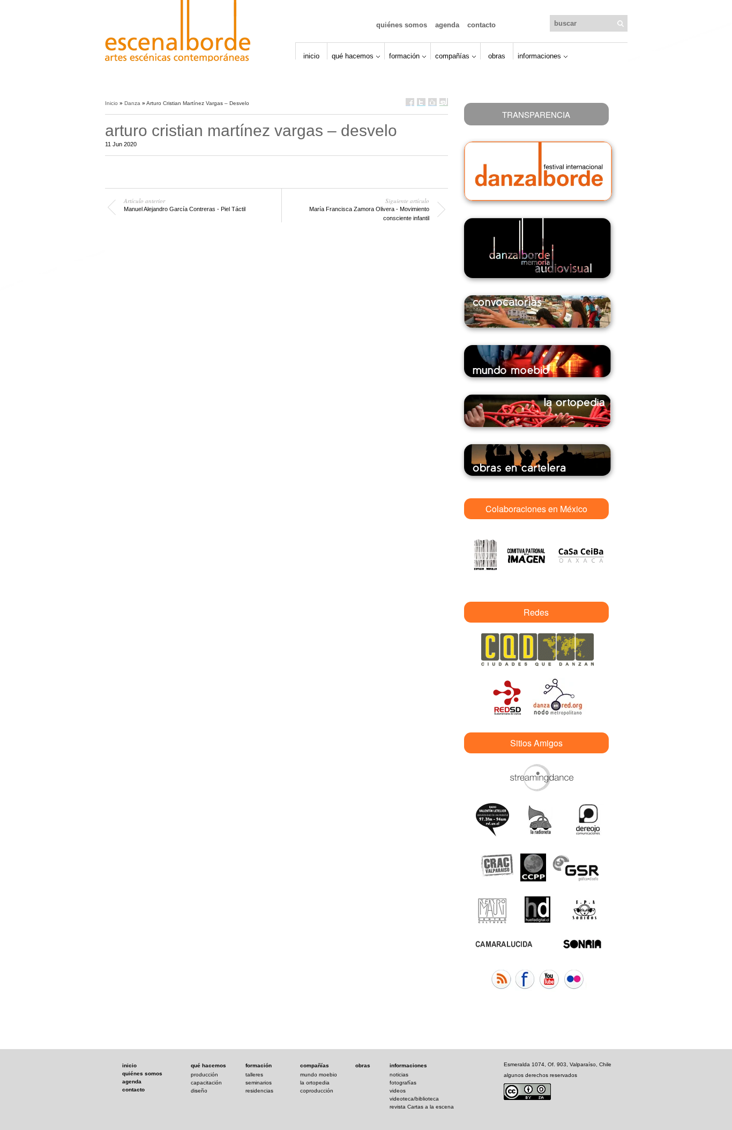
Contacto (481, 25)
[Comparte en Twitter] (421, 102)
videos (398, 1091)
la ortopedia (315, 1083)
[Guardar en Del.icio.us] (432, 102)
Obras (496, 55)
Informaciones (539, 55)
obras (362, 1065)
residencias (259, 1091)
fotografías (403, 1083)
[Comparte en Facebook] (410, 102)
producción (204, 1074)
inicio (129, 1065)
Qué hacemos (353, 55)
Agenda (447, 25)
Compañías (452, 55)
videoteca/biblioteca (414, 1099)
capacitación (206, 1083)
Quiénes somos (401, 25)
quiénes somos (142, 1073)
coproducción (316, 1091)
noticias (399, 1074)
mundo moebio (318, 1074)
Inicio (311, 55)
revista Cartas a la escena (422, 1107)
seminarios (258, 1083)
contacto (133, 1089)
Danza (132, 103)
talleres (254, 1074)
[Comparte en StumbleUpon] (443, 102)
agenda (131, 1081)
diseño (199, 1091)
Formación (404, 55)
